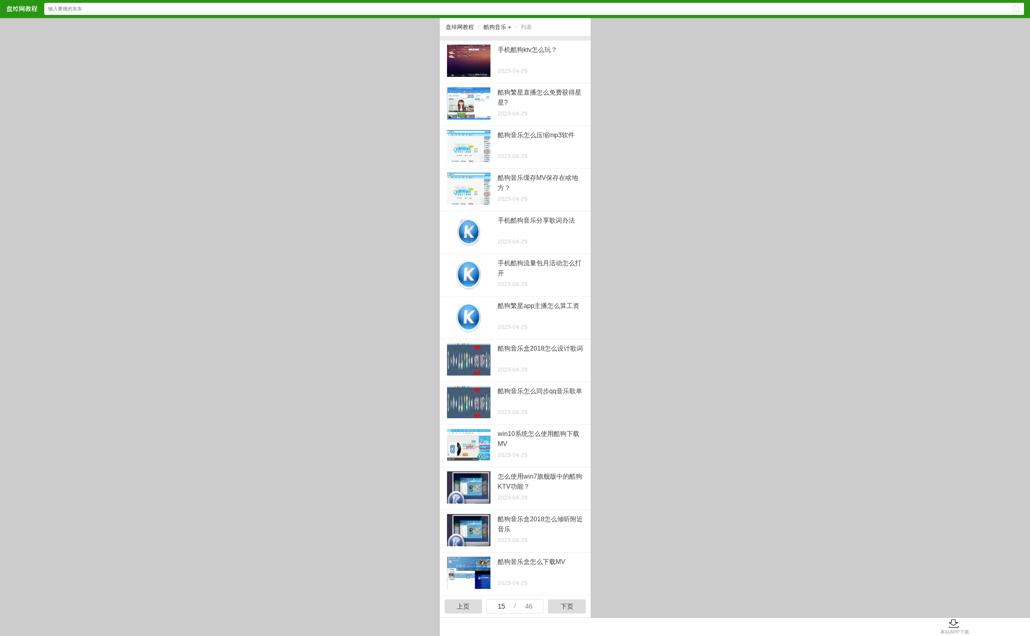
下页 (566, 606)
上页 (463, 606)
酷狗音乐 (495, 27)
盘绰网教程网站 (21, 8)
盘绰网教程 (460, 27)
